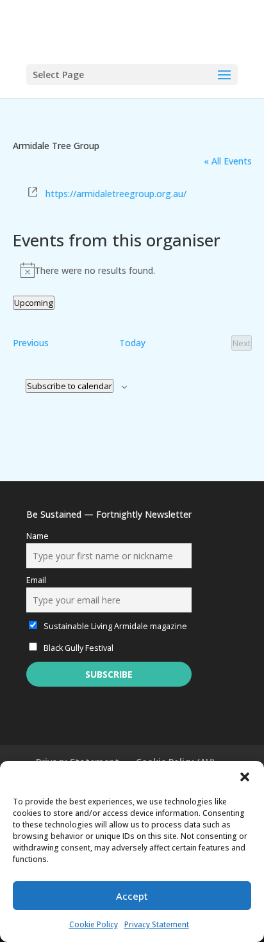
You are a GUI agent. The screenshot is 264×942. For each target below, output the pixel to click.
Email (36, 580)
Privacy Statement (156, 924)
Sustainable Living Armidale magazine (114, 626)
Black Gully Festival (77, 648)
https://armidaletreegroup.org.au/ (115, 194)
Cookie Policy (93, 924)
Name (37, 536)
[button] (244, 776)
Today (132, 343)
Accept (132, 896)
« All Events (228, 161)
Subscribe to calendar (69, 386)
